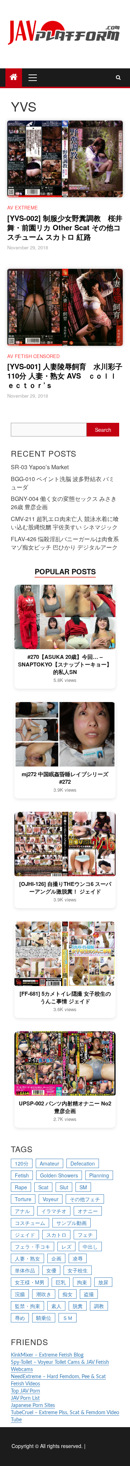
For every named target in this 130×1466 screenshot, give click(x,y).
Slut (64, 1187)
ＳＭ (67, 1317)
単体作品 (25, 1270)
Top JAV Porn (25, 1391)
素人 (56, 1305)
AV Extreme (22, 207)
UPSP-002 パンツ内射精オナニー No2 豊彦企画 (65, 1107)
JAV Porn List (25, 1398)
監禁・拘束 (27, 1305)
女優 (51, 1270)
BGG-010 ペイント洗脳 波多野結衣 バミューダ (62, 483)
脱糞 (78, 1305)
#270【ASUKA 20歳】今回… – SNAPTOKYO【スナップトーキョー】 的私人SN (65, 664)
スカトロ (56, 1234)
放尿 (103, 1282)
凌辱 (78, 1258)
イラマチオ (53, 1210)
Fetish (22, 1175)
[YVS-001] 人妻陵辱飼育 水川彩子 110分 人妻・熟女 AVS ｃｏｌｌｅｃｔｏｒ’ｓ (64, 375)
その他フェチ (85, 1199)
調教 (99, 1305)
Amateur (49, 1163)
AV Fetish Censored (33, 356)
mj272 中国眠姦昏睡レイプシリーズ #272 (65, 778)
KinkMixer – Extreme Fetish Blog (47, 1355)
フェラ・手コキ (32, 1246)
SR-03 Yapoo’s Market (40, 467)
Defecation (82, 1163)
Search (103, 429)
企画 (56, 1258)
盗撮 (89, 1294)
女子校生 (78, 1270)
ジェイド (25, 1234)
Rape (21, 1187)
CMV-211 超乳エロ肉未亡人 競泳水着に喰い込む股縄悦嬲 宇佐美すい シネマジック (65, 523)
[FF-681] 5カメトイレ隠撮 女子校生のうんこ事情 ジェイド (65, 997)
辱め (20, 1317)
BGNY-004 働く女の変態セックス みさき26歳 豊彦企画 (64, 502)
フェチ (85, 1234)
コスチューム (30, 1222)
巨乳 (61, 1282)
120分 (22, 1163)
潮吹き (43, 1294)
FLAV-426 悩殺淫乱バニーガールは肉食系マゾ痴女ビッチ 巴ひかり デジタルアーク (65, 543)
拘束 (82, 1282)
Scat (43, 1187)
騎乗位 (43, 1317)
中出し (90, 1246)
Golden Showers (59, 1175)
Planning (99, 1175)
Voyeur (50, 1199)
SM (83, 1187)
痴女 (67, 1294)
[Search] (118, 77)
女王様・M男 (29, 1282)
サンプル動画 (71, 1222)
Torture (23, 1199)
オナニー (88, 1210)
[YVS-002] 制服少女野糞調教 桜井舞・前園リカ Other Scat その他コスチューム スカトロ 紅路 (64, 227)
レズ (66, 1246)
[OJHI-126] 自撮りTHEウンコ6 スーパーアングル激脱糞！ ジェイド (65, 887)
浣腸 (20, 1294)
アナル (22, 1210)
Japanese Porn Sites (33, 1405)
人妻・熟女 (27, 1258)
